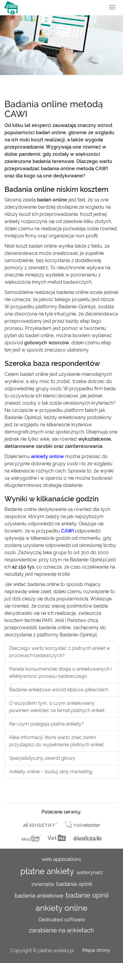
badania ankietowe (39, 895)
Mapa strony (96, 950)
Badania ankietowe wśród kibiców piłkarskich (58, 690)
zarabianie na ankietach (61, 930)
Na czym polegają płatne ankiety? (46, 724)
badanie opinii (87, 895)
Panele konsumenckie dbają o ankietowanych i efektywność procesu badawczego (60, 672)
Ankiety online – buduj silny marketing (50, 771)
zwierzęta (42, 884)
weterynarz (89, 872)
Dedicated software (62, 919)
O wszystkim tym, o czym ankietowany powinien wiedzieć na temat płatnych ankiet (56, 706)
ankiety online (61, 908)
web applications (61, 859)
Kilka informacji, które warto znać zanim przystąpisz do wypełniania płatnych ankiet (56, 741)
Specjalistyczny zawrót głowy (42, 758)
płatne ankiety (47, 871)
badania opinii (74, 883)
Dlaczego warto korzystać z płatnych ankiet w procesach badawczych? (59, 651)
